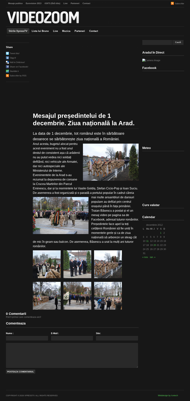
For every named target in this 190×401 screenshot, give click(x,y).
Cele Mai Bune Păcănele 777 (95, 34)
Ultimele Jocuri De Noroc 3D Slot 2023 (95, 49)
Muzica (66, 31)
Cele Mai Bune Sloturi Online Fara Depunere (95, 54)
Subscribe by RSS (18, 75)
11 (147, 241)
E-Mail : (55, 333)
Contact (93, 31)
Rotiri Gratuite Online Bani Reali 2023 (47, 13)
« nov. (145, 257)
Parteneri (80, 31)
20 (154, 245)
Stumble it (14, 71)
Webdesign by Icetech (168, 395)
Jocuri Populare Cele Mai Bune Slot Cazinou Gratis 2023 (37, 16)
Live (55, 31)
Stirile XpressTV (18, 31)
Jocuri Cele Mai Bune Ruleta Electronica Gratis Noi (27, 8)
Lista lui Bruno (40, 31)
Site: (98, 333)
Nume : (10, 333)
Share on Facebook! (19, 67)
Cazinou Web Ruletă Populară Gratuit (95, 59)
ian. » (152, 257)
